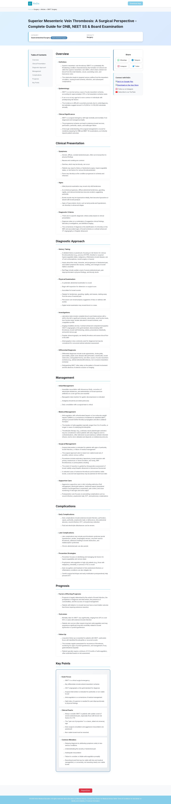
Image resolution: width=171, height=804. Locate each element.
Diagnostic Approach (39, 67)
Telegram (137, 60)
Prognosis (35, 79)
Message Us (138, 800)
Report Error (85, 790)
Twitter (137, 66)
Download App (135, 3)
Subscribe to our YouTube (126, 92)
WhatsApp (123, 60)
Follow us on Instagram (125, 89)
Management (36, 71)
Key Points (35, 82)
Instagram (123, 66)
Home (30, 9)
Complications (36, 75)
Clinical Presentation (39, 63)
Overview (35, 60)
